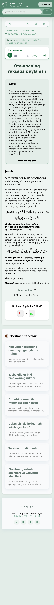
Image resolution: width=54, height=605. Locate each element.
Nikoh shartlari (29, 40)
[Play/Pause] (9, 55)
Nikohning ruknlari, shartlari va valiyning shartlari (23, 472)
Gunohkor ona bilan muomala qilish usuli (23, 401)
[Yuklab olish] (40, 55)
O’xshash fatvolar (27, 160)
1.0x (34, 55)
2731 (16, 30)
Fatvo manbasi (25, 290)
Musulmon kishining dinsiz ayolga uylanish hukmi (24, 350)
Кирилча (45, 4)
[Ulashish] (45, 55)
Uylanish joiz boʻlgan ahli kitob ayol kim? (25, 425)
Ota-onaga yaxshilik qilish (24, 41)
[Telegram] (16, 522)
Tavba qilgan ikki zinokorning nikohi (21, 376)
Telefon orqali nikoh (22, 448)
